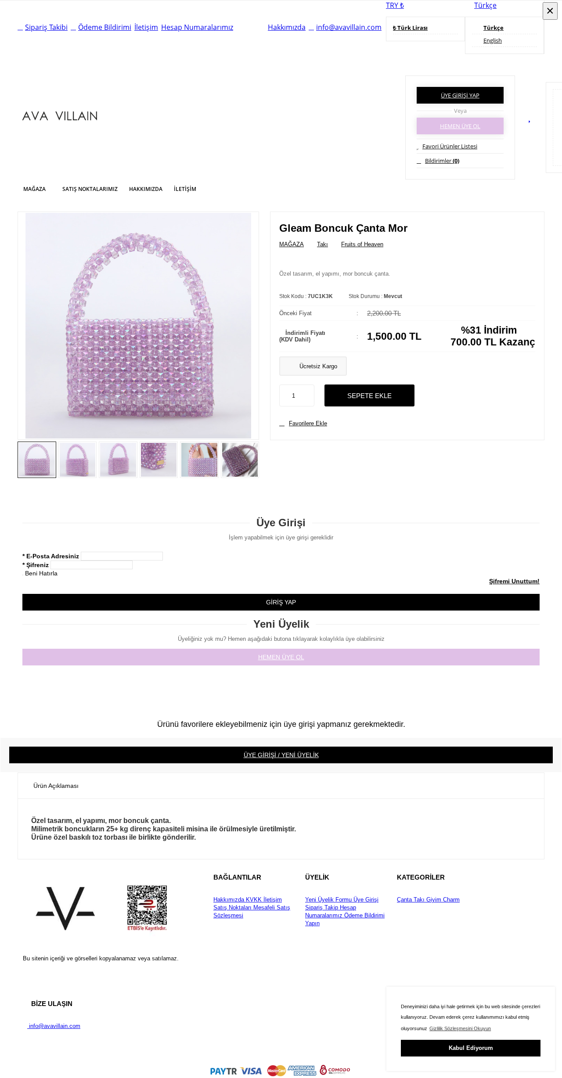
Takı (322, 244)
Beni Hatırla (41, 573)
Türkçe (485, 5)
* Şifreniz (35, 564)
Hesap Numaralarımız (197, 27)
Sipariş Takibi (46, 27)
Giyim (433, 899)
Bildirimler (442, 161)
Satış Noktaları (232, 907)
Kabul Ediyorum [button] (471, 1048)
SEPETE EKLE (369, 395)
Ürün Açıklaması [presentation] (56, 785)
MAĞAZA (291, 244)
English (492, 40)
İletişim (146, 27)
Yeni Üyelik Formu (328, 899)
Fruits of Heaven (362, 244)
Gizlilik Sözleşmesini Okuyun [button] (460, 1028)
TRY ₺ (395, 5)
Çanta (404, 899)
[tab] (56, 785)
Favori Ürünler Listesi (449, 146)
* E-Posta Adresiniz (50, 556)
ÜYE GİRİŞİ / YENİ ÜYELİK (281, 754)
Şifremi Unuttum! (514, 581)
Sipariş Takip (321, 907)
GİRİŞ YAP (281, 602)
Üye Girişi (365, 899)
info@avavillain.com (349, 27)
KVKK (253, 899)
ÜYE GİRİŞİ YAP (460, 95)
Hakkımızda (287, 27)
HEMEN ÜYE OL (460, 126)
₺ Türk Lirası (410, 28)
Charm (450, 899)
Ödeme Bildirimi (104, 27)
